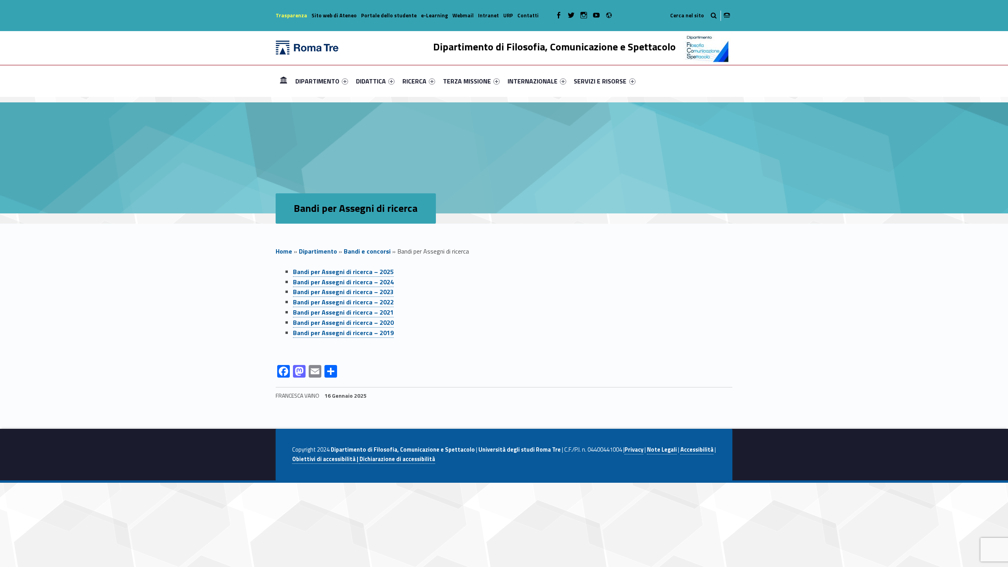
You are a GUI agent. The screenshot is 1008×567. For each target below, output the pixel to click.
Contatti (528, 15)
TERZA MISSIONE (467, 81)
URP (508, 15)
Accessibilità (696, 449)
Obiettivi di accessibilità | (325, 459)
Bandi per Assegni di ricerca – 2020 (343, 322)
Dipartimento (318, 251)
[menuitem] (283, 81)
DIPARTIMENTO (317, 81)
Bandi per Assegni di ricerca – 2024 (343, 282)
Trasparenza (291, 15)
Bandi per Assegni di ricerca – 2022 (343, 302)
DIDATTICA (371, 81)
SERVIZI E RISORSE (600, 81)
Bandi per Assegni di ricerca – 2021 (343, 312)
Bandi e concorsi (367, 251)
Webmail (463, 15)
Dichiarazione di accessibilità (397, 459)
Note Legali (662, 449)
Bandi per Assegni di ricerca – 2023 (343, 291)
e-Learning (434, 15)
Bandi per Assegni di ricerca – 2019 (343, 332)
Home (283, 81)
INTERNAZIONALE (533, 81)
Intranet (488, 15)
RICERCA (414, 81)
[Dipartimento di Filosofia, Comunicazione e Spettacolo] (307, 47)
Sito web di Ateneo (334, 15)
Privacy (633, 449)
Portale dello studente (389, 15)
